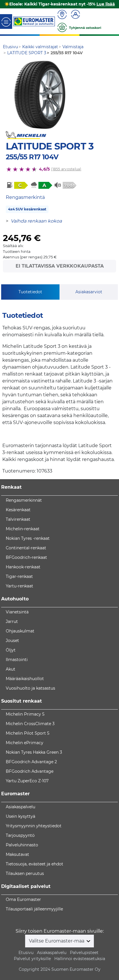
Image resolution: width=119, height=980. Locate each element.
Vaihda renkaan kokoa (36, 221)
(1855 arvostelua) (66, 169)
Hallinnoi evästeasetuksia (79, 958)
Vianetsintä (17, 612)
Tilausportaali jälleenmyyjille (34, 909)
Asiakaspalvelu (20, 806)
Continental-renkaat (26, 547)
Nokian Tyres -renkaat (28, 538)
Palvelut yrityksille (32, 958)
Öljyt (11, 650)
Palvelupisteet (84, 952)
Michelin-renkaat (23, 528)
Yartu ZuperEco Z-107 (27, 780)
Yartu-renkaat (19, 586)
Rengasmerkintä (25, 197)
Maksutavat (17, 854)
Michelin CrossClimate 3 (30, 723)
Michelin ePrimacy (24, 742)
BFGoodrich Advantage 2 (31, 761)
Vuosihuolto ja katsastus (30, 688)
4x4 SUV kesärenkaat (27, 209)
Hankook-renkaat (23, 567)
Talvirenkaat (18, 519)
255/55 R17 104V (32, 157)
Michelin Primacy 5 (25, 714)
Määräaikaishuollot (25, 678)
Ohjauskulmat (20, 631)
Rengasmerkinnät (24, 500)
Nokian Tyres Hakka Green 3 (34, 752)
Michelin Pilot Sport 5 (27, 733)
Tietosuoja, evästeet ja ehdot (34, 864)
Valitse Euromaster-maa (57, 941)
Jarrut (12, 621)
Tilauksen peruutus (25, 873)
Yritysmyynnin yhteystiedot (34, 825)
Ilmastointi (17, 659)
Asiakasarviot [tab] (88, 291)
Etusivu (26, 952)
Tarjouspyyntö (20, 835)
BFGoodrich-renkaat (26, 557)
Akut (10, 669)
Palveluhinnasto (22, 845)
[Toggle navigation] (6, 21)
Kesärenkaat (18, 509)
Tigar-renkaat (19, 576)
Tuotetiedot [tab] (30, 291)
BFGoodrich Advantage (29, 771)
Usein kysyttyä (20, 816)
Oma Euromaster (23, 899)
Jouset (12, 640)
